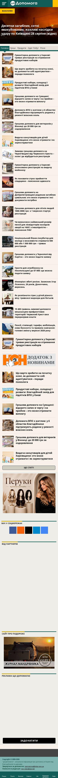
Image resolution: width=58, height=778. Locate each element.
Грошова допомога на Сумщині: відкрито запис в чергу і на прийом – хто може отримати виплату (34, 99)
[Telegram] (36, 530)
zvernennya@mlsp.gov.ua (34, 766)
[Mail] (28, 530)
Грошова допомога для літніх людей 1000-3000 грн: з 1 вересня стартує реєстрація (34, 211)
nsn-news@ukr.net (28, 769)
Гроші (13, 48)
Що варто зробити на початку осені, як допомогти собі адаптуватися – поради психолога (34, 71)
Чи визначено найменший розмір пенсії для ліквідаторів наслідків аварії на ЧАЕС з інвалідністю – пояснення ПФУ (33, 226)
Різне (42, 48)
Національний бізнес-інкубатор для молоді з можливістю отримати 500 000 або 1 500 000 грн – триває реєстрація (34, 242)
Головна (5, 48)
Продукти (21, 48)
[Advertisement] (29, 708)
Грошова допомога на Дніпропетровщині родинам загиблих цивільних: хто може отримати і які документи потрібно (35, 196)
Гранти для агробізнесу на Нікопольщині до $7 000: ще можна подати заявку (33, 270)
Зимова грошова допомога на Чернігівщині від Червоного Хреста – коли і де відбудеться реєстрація (34, 154)
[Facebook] (12, 530)
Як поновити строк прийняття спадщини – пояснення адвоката (32, 180)
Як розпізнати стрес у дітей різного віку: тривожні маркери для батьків (34, 296)
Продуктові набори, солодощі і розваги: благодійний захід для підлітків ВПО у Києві (32, 85)
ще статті (29, 468)
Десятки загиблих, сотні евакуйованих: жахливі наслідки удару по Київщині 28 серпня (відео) (29, 29)
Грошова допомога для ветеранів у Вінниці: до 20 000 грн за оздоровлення (34, 126)
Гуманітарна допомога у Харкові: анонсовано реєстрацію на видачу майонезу (33, 167)
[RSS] (20, 530)
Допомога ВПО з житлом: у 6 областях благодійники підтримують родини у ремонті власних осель (35, 113)
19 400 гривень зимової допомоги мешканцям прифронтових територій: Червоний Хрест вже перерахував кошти (33, 313)
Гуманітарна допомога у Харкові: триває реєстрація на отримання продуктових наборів (32, 58)
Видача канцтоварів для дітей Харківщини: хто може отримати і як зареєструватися (35, 140)
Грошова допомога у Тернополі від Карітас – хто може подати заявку (33, 255)
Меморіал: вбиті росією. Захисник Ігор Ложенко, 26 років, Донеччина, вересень (35, 284)
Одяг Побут (33, 48)
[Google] (44, 530)
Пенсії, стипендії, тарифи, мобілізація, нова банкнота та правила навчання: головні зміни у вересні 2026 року (35, 328)
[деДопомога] (24, 3)
